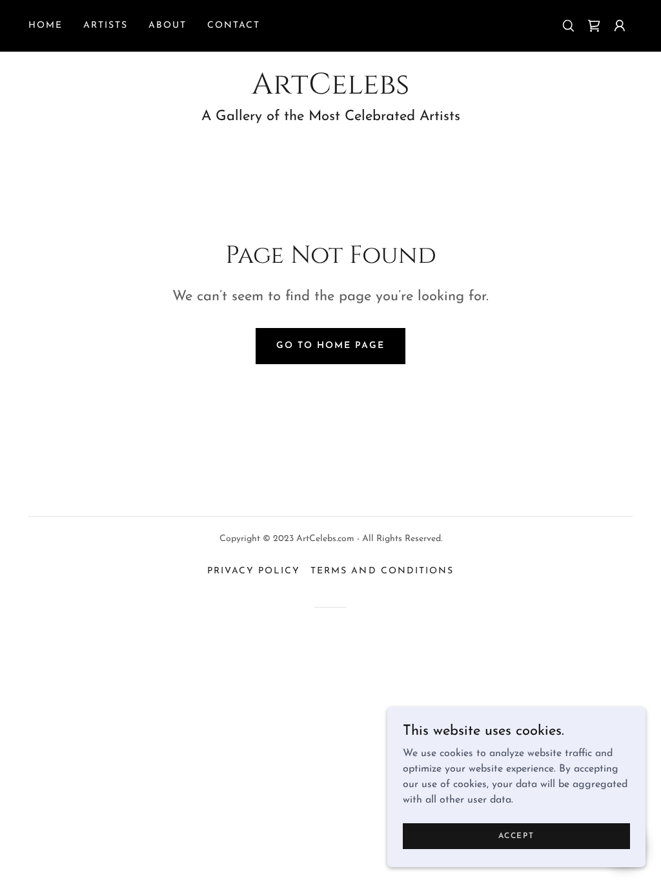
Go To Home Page (330, 346)
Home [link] (45, 25)
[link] (594, 26)
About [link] (167, 25)
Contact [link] (233, 25)
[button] (620, 26)
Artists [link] (105, 25)
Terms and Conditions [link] (381, 571)
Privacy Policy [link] (253, 571)
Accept (516, 835)
